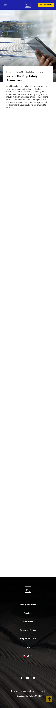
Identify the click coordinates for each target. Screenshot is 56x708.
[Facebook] (21, 677)
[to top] (49, 699)
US (28, 656)
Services (10, 72)
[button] (5, 5)
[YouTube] (34, 677)
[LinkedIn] (27, 677)
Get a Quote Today (46, 5)
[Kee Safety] (28, 5)
